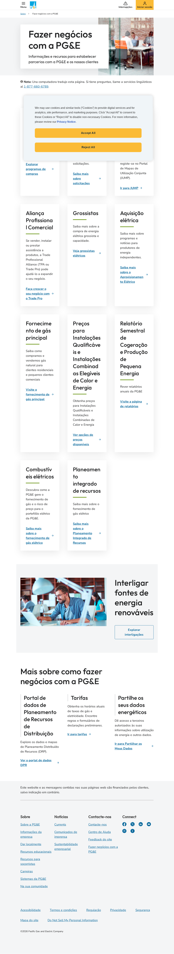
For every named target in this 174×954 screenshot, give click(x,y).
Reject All (88, 147)
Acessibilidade (30, 910)
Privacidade (118, 910)
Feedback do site (100, 839)
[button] (23, 5)
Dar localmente (30, 844)
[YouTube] (149, 824)
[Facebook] (124, 824)
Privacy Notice (66, 121)
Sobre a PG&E (30, 824)
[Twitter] (132, 824)
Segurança (142, 910)
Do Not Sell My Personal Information (73, 920)
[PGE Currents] (132, 831)
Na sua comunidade (34, 886)
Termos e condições (63, 910)
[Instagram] (124, 831)
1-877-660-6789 (36, 87)
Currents (60, 824)
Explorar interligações (134, 632)
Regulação (93, 910)
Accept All (88, 133)
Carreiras (26, 871)
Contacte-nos (97, 824)
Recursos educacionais (35, 852)
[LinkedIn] (141, 824)
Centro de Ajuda (99, 832)
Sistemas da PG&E (33, 879)
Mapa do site (29, 920)
